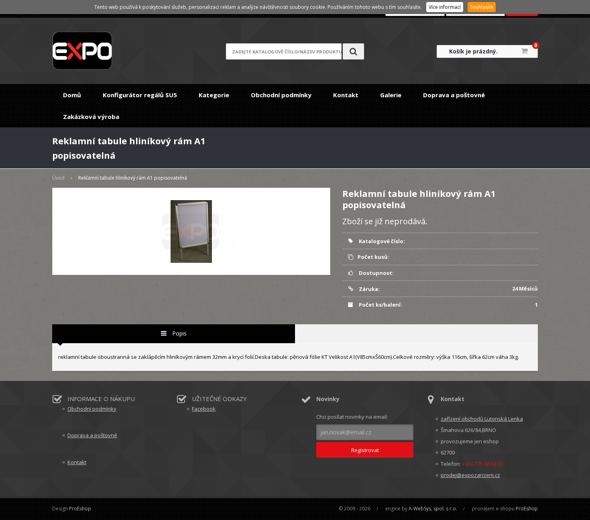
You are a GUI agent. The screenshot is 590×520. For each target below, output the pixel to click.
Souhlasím (481, 7)
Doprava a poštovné (454, 95)
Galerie (390, 95)
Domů (72, 95)
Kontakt (345, 95)
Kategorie (214, 95)
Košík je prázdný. (473, 51)
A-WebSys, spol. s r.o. (433, 508)
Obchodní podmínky (281, 95)
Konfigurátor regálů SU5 (140, 95)
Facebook (204, 408)
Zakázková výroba (91, 117)
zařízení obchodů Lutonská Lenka (482, 418)
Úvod (58, 177)
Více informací (445, 7)
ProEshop (80, 508)
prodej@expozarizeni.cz (470, 475)
